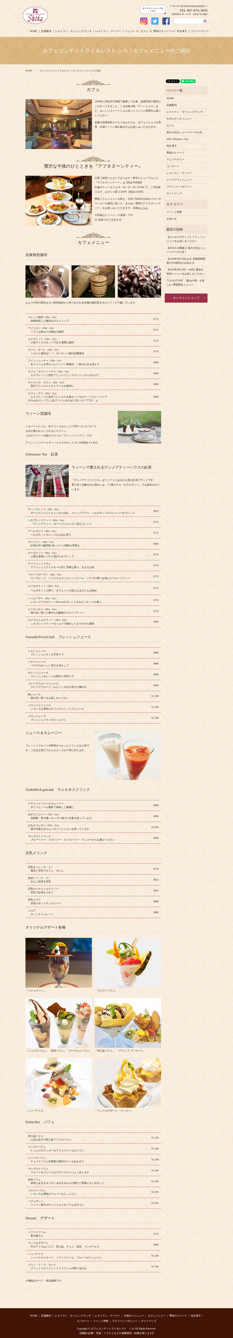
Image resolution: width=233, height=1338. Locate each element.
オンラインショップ (186, 297)
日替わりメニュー (134, 1315)
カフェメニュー (157, 1315)
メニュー (130, 31)
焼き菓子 (182, 31)
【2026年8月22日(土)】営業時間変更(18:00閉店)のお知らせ (186, 261)
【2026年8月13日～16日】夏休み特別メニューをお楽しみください (186, 271)
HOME (33, 31)
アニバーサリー (200, 31)
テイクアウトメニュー (179, 179)
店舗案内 (46, 31)
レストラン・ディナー (108, 31)
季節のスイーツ (162, 31)
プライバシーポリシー (179, 186)
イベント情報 (174, 212)
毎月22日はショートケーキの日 (184, 132)
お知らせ (172, 218)
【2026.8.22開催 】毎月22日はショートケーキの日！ (186, 250)
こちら (144, 208)
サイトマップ (174, 193)
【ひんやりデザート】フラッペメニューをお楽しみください (186, 239)
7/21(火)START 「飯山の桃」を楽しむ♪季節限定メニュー (185, 282)
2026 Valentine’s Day (177, 139)
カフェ (144, 31)
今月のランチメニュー (179, 118)
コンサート (173, 166)
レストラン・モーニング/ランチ (73, 31)
